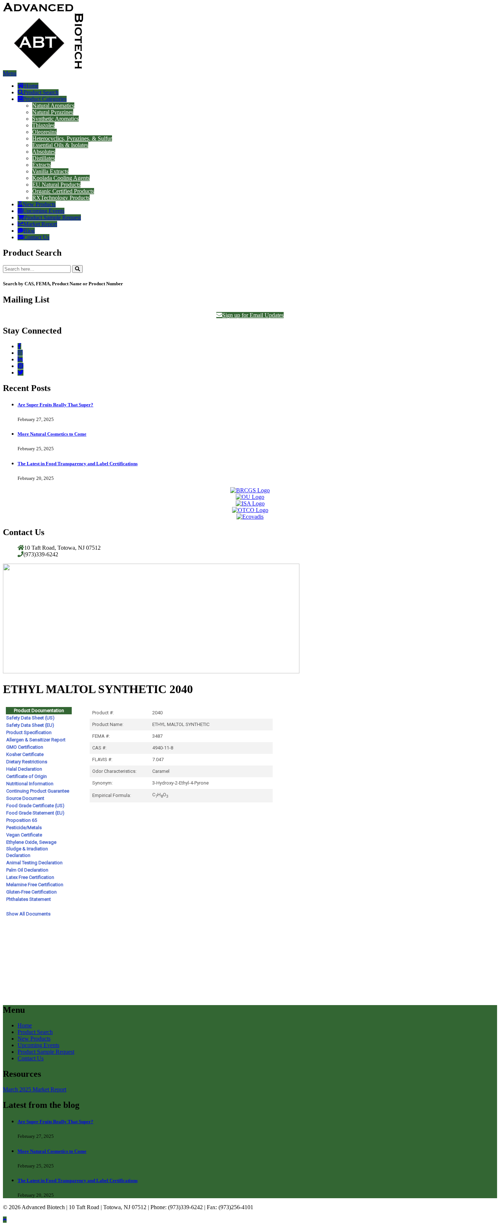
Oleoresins (44, 132)
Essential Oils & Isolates (60, 145)
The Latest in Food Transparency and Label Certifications (78, 463)
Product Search (41, 92)
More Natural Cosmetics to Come (52, 434)
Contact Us (36, 237)
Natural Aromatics (53, 105)
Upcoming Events (43, 211)
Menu (9, 73)
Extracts (41, 165)
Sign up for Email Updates (253, 315)
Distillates (43, 158)
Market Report (40, 224)
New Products (39, 204)
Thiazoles (43, 125)
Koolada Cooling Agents (61, 178)
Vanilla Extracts (50, 171)
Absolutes (43, 151)
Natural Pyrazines (52, 112)
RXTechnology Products (61, 198)
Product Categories (45, 99)
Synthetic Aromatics (55, 119)
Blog (29, 230)
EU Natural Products (56, 184)
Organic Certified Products (63, 191)
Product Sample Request (52, 217)
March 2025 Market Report (34, 1089)
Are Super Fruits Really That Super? (55, 404)
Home (31, 86)
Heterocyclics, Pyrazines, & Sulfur (72, 138)
